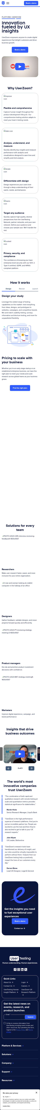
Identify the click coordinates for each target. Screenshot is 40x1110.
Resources (7, 1080)
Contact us (18, 928)
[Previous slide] (8, 768)
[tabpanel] (20, 320)
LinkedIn (22, 969)
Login (23, 982)
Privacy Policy (20, 1030)
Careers (24, 986)
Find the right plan (20, 388)
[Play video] (20, 66)
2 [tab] (18, 768)
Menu (7, 3)
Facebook (15, 969)
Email (8, 1014)
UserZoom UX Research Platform (28, 990)
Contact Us (8, 986)
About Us (7, 982)
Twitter (25, 969)
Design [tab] (8, 289)
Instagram (18, 969)
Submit (30, 1017)
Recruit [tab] (22, 289)
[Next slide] (31, 768)
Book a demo (31, 3)
